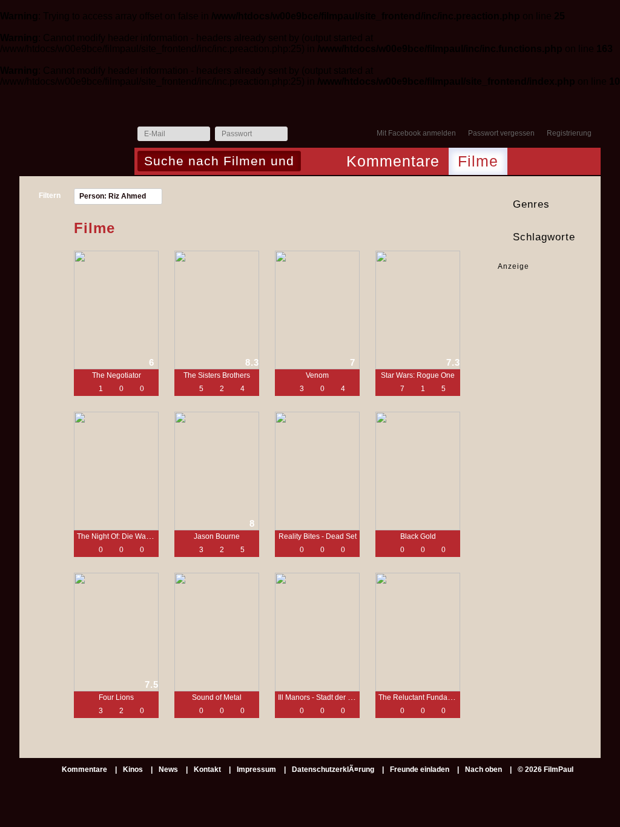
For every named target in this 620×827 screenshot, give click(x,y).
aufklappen (590, 204)
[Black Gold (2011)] (417, 471)
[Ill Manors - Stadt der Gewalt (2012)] (317, 632)
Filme (478, 161)
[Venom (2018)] (317, 310)
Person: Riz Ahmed (112, 196)
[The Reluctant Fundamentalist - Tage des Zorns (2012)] (417, 632)
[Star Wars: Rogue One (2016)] (417, 310)
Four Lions (116, 697)
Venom (317, 375)
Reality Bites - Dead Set (318, 536)
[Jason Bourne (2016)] (216, 471)
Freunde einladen (419, 769)
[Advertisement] (535, 310)
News (168, 769)
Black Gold (418, 536)
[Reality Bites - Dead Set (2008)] (317, 471)
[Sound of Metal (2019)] (216, 632)
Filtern (50, 195)
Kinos (133, 769)
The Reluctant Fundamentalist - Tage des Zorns (456, 697)
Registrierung (569, 133)
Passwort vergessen (501, 133)
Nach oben (483, 769)
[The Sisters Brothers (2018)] (216, 310)
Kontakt (207, 769)
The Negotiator (116, 375)
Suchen (313, 162)
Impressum (256, 769)
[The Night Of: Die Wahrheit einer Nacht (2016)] (116, 471)
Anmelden (299, 134)
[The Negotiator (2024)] (116, 310)
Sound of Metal (217, 697)
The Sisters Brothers (216, 375)
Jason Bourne (217, 536)
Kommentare (393, 161)
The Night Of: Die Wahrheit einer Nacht (141, 536)
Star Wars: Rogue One (418, 375)
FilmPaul (76, 137)
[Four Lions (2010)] (116, 632)
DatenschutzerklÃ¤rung (333, 769)
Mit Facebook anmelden (416, 133)
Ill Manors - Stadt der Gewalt (324, 697)
